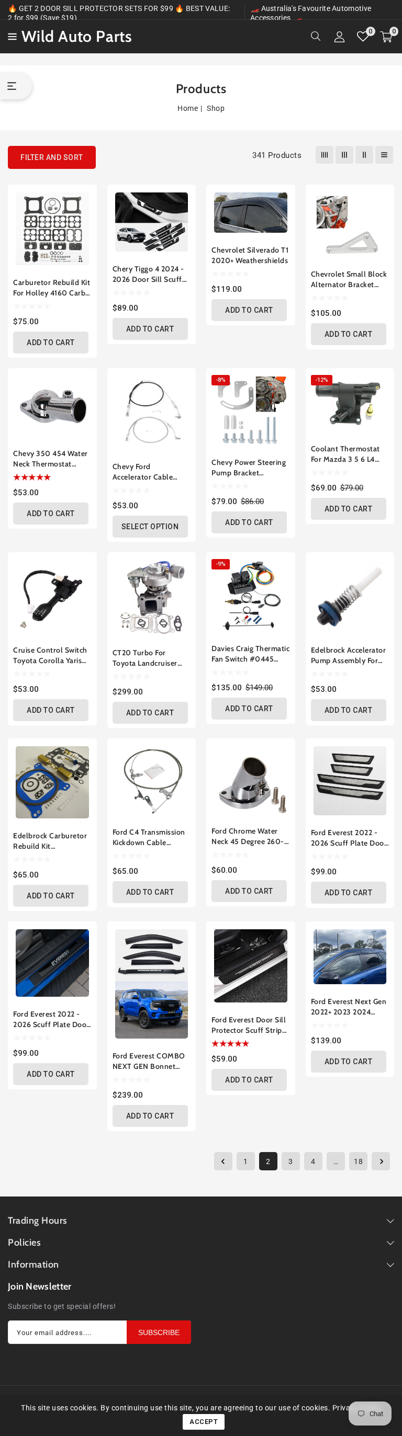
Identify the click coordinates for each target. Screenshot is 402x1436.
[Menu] (11, 36)
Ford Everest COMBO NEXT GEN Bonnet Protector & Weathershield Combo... (149, 1061)
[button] (11, 35)
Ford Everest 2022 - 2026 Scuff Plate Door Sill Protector (349, 838)
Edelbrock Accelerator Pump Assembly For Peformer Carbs (348, 655)
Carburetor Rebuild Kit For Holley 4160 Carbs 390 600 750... (51, 288)
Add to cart (51, 342)
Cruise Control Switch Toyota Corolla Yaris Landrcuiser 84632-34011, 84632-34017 (50, 655)
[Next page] (381, 1161)
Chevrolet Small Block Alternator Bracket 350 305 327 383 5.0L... (349, 279)
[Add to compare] (82, 194)
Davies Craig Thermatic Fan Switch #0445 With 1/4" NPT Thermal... (250, 654)
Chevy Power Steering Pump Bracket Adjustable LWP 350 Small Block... (248, 468)
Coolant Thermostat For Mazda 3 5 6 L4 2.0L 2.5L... (345, 454)
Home (187, 108)
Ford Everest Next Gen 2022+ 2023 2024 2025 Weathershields (349, 1007)
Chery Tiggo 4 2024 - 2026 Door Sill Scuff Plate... (148, 274)
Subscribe (159, 1332)
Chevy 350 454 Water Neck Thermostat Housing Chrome (50, 459)
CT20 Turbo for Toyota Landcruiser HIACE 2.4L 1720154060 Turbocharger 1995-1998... (146, 658)
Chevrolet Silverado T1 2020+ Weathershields (249, 255)
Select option (150, 526)
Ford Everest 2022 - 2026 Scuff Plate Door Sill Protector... (51, 1019)
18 (358, 1161)
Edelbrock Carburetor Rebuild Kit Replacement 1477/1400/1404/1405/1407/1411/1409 (52, 841)
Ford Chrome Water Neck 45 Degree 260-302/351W (247, 836)
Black (118, 449)
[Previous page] (223, 1161)
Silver (128, 449)
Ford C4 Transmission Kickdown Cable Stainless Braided (149, 837)
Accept (203, 1422)
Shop (216, 108)
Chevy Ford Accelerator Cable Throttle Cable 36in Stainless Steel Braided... (146, 472)
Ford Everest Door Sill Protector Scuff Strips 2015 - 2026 (248, 1025)
